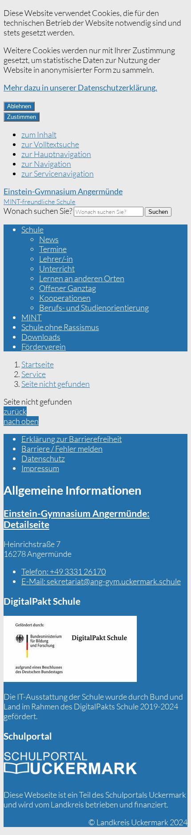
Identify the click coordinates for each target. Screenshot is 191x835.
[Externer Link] (70, 650)
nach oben (21, 421)
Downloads (40, 337)
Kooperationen (65, 298)
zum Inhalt (38, 134)
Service (33, 374)
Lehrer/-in (56, 259)
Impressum (40, 468)
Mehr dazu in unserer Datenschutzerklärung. (80, 87)
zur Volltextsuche (50, 144)
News (49, 239)
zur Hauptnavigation (56, 154)
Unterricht (57, 268)
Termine (53, 249)
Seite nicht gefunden (55, 384)
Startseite (37, 364)
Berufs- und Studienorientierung (94, 307)
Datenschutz (43, 458)
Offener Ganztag (67, 288)
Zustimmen (21, 117)
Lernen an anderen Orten (81, 278)
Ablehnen (19, 106)
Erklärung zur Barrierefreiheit (71, 439)
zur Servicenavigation (57, 173)
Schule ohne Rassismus (60, 327)
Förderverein (43, 346)
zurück (15, 411)
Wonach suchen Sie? (38, 211)
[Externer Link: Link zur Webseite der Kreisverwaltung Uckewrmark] (70, 766)
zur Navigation (46, 164)
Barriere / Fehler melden (62, 448)
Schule (32, 229)
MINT (31, 317)
